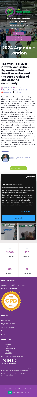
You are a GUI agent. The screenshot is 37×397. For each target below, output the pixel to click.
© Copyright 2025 (10, 388)
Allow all (18, 218)
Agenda (8, 344)
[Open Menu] (32, 3)
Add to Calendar (18, 168)
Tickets (18, 33)
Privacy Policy (28, 388)
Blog (7, 351)
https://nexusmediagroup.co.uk (19, 370)
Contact (8, 353)
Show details (25, 211)
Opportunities (10, 348)
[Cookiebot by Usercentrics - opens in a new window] (26, 177)
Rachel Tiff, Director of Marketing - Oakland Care (20, 158)
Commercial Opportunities (18, 38)
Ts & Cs (20, 388)
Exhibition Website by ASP (21, 392)
